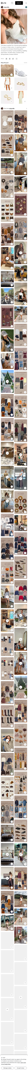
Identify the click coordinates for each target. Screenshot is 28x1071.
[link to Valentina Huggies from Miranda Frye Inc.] (20, 84)
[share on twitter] (13, 59)
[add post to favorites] (25, 41)
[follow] (26, 7)
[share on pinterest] (10, 59)
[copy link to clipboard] (16, 59)
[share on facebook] (6, 59)
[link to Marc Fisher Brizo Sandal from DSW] (20, 70)
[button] (26, 3)
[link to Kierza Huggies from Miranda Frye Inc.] (7, 97)
